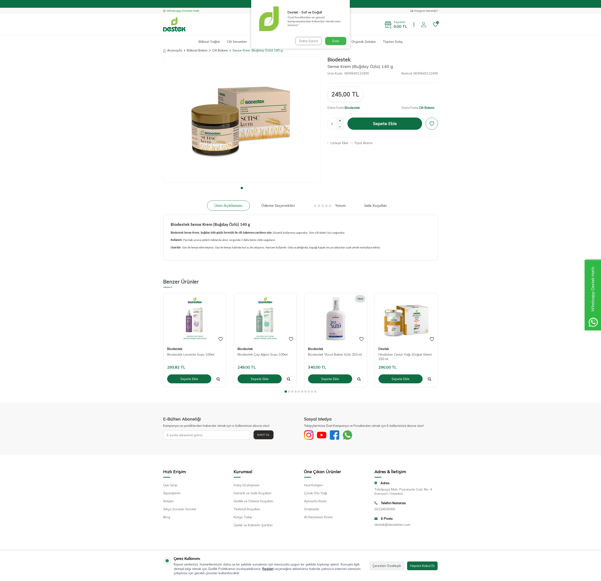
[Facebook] (334, 435)
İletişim (168, 501)
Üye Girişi (170, 485)
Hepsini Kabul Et (422, 566)
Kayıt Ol (263, 434)
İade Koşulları (375, 205)
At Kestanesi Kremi (318, 517)
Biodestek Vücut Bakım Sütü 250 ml (335, 354)
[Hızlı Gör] (218, 378)
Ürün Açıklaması (228, 205)
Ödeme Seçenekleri (278, 205)
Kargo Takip (243, 517)
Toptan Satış (393, 41)
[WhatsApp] (347, 435)
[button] (242, 188)
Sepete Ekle (385, 123)
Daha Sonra (308, 41)
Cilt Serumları (237, 41)
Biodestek (339, 59)
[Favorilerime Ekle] (221, 339)
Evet (335, 41)
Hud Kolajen (313, 485)
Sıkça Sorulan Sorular (179, 509)
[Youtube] (321, 435)
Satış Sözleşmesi (246, 485)
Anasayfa (174, 50)
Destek (383, 349)
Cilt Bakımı (220, 50)
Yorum (340, 205)
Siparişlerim (172, 493)
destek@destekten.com (392, 524)
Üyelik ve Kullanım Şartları (253, 525)
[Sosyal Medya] (308, 435)
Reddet (268, 569)
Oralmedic (312, 509)
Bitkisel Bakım (197, 50)
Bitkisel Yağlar (209, 41)
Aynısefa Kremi (315, 501)
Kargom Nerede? (426, 10)
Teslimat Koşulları (247, 509)
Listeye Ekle (339, 143)
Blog (166, 517)
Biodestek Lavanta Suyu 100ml (190, 354)
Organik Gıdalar (363, 41)
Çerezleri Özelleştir (387, 566)
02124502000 (384, 509)
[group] (241, 119)
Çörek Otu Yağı (315, 493)
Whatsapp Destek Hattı (183, 10)
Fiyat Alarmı (364, 143)
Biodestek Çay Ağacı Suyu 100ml (263, 354)
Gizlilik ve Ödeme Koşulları (253, 501)
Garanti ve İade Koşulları (252, 493)
